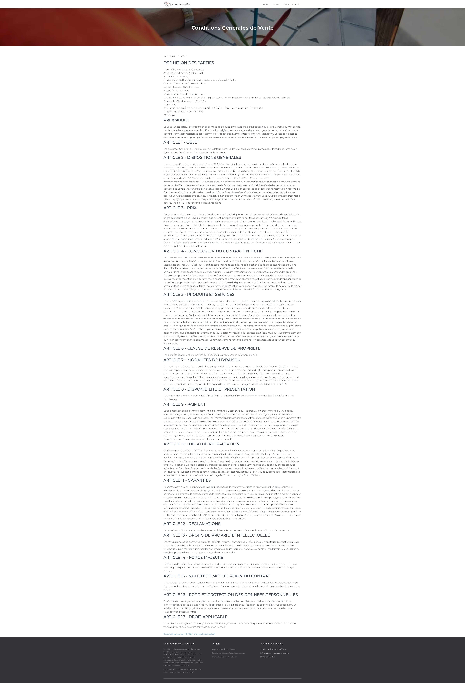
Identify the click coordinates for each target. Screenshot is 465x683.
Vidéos (276, 4)
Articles (266, 4)
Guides (286, 4)
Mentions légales (267, 657)
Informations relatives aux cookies (274, 653)
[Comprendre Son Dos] (177, 4)
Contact (296, 4)
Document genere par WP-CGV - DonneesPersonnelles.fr (189, 634)
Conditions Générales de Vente (273, 649)
